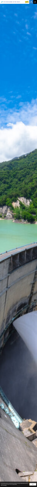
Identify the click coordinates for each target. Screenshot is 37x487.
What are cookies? (4, 485)
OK (32, 484)
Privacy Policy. (14, 484)
